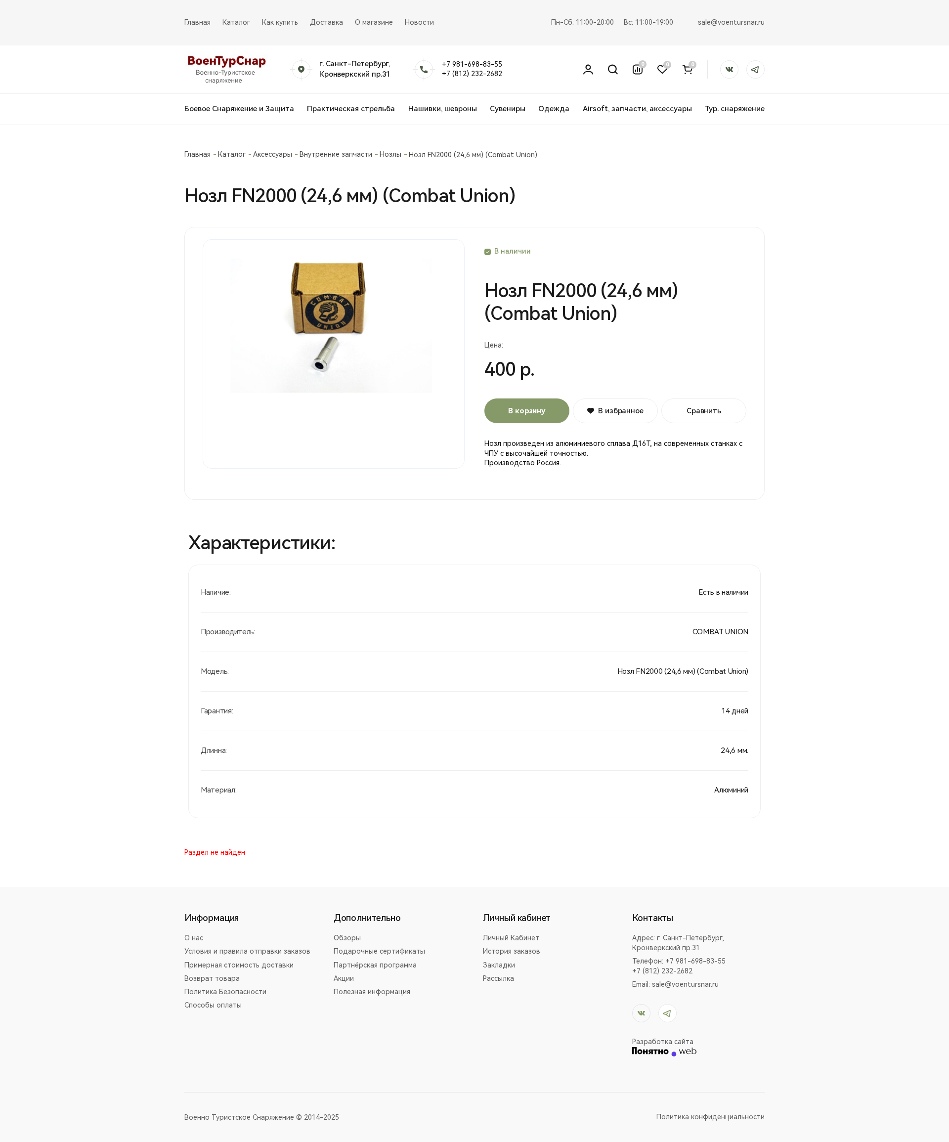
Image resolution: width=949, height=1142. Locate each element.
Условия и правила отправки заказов (247, 951)
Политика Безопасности (225, 992)
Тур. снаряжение (735, 108)
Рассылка (498, 978)
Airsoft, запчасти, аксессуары (637, 108)
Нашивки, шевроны (442, 108)
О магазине (374, 22)
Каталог (236, 22)
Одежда (553, 108)
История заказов (511, 951)
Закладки (499, 965)
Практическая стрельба (351, 108)
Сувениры (507, 108)
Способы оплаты (213, 1005)
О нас (193, 938)
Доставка (326, 22)
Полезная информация (372, 992)
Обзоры (347, 938)
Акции (344, 978)
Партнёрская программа (375, 965)
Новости (419, 22)
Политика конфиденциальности (710, 1117)
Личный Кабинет (511, 938)
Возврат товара (212, 978)
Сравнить (704, 410)
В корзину (527, 410)
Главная (197, 22)
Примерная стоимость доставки (239, 965)
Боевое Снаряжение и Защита (239, 108)
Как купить (280, 22)
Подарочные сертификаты (379, 951)
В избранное (620, 410)
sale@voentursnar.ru (731, 22)
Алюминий (731, 790)
